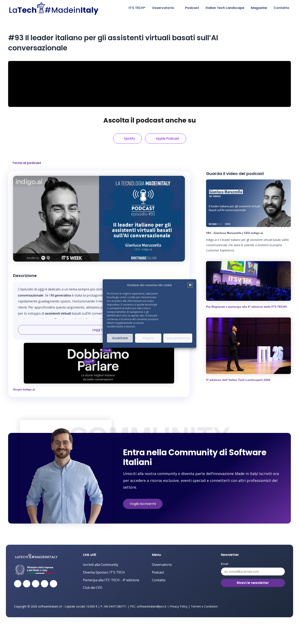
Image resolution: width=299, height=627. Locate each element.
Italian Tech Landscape (225, 7)
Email (225, 563)
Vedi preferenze (178, 338)
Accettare (120, 338)
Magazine (259, 7)
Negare (148, 338)
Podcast (192, 7)
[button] (190, 285)
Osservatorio (163, 7)
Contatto (281, 7)
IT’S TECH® (137, 7)
